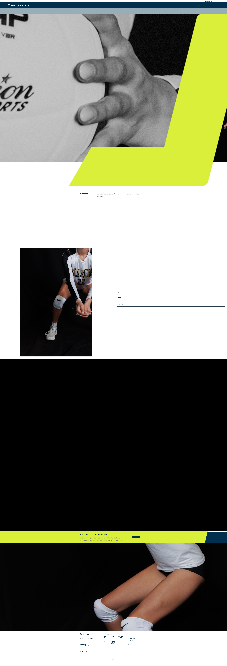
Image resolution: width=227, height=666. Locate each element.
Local (213, 5)
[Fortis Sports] (17, 5)
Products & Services (200, 5)
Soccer (94, 10)
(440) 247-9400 (208, 1)
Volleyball (132, 10)
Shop (192, 5)
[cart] (220, 5)
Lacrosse (21, 10)
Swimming (58, 10)
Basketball (169, 10)
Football (206, 10)
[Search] (218, 5)
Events (208, 5)
